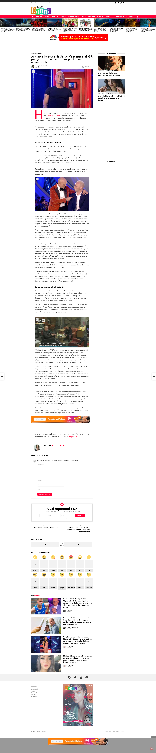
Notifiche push (35, 689)
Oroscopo (129, 17)
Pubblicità (33, 694)
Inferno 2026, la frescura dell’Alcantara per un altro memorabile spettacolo (116, 30)
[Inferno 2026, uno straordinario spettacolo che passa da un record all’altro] (8, 22)
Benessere (100, 17)
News (116, 93)
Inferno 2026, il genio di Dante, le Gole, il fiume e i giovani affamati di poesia (39, 29)
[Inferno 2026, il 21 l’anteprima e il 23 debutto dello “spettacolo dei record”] (148, 22)
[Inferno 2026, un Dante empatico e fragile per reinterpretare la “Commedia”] (132, 22)
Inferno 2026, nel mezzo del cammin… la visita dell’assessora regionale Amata (70, 30)
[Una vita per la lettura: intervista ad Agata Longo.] (111, 63)
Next (155, 25)
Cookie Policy (34, 688)
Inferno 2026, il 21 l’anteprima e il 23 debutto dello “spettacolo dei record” (148, 30)
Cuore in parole (119, 17)
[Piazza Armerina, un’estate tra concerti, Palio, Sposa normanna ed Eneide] (86, 22)
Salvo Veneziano (53, 116)
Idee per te (91, 17)
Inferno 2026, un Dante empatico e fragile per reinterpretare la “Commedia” (131, 30)
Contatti (48, 3)
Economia (63, 17)
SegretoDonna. (75, 437)
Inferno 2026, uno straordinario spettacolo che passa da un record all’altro (8, 30)
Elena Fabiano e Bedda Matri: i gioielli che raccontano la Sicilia (111, 98)
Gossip (37, 595)
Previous (1, 25)
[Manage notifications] (151, 748)
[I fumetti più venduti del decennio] (2, 376)
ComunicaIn (34, 693)
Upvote (45, 544)
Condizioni (34, 696)
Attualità (38, 17)
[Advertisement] (78, 45)
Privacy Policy (34, 686)
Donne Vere (34, 3)
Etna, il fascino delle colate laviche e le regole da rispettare (54, 29)
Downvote (78, 544)
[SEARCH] (137, 16)
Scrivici (33, 691)
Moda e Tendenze (73, 17)
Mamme (84, 17)
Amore (46, 17)
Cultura (108, 17)
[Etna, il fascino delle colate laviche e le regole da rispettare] (54, 22)
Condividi (33, 71)
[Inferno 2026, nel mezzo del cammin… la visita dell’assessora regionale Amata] (70, 22)
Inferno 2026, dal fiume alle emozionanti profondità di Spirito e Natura (23, 29)
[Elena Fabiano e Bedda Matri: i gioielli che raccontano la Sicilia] (111, 86)
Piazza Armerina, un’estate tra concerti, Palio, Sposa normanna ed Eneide (85, 29)
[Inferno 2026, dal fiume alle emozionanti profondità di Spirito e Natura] (23, 22)
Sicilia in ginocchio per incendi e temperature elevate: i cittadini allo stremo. (100, 30)
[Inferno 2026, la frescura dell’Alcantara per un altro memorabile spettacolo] (117, 22)
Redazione (42, 3)
